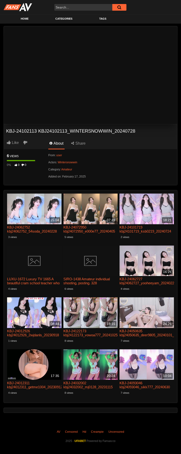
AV (58, 431)
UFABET (80, 441)
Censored (71, 431)
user (59, 155)
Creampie (97, 431)
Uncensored (116, 431)
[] (119, 7)
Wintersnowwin (67, 162)
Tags (102, 18)
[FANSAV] (18, 7)
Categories (63, 18)
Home (25, 18)
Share (80, 143)
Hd (84, 431)
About (58, 143)
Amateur (66, 169)
